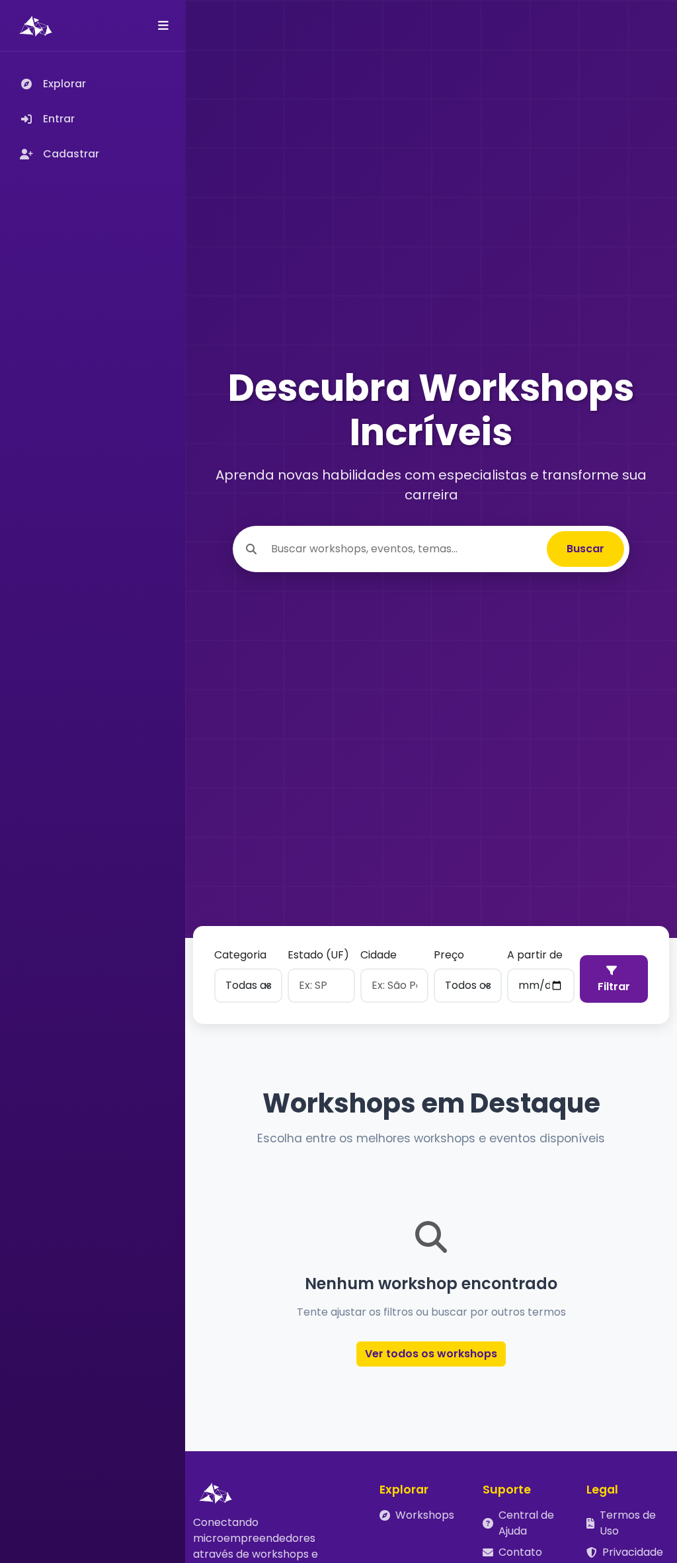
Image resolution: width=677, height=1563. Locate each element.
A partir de (535, 954)
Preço (449, 954)
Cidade (378, 954)
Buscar (585, 548)
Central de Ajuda (526, 1523)
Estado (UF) (318, 954)
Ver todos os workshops (431, 1353)
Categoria (240, 954)
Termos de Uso (628, 1523)
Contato (520, 1552)
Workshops (424, 1515)
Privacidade (632, 1552)
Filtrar (614, 986)
